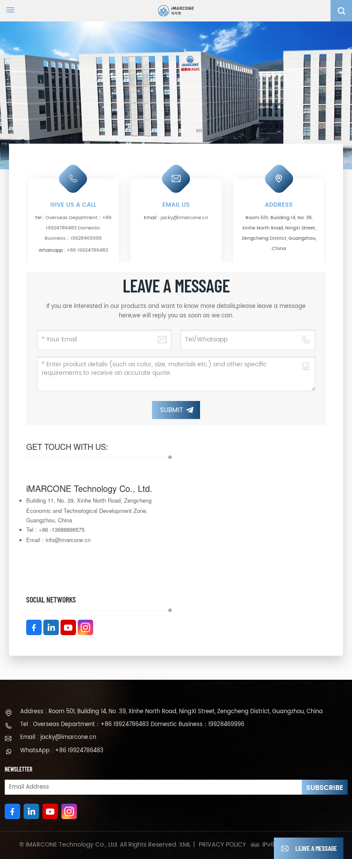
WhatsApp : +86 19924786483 (61, 750)
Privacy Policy (222, 845)
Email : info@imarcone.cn (58, 540)
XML (185, 845)
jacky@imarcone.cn (184, 218)
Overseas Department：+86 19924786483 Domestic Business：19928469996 (78, 228)
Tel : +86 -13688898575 (55, 529)
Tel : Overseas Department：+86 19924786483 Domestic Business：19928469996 (132, 724)
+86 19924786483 (87, 250)
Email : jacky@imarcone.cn (58, 737)
